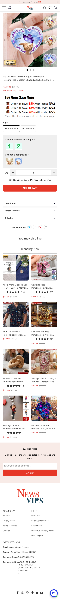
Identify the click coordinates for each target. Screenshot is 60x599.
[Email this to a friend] (46, 227)
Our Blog (6, 531)
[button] (30, 140)
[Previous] (5, 40)
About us (6, 516)
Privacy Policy (9, 521)
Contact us (35, 516)
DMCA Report (37, 535)
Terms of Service (10, 526)
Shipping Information (40, 521)
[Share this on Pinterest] (40, 227)
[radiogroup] (30, 146)
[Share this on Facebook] (35, 227)
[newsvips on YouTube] (42, 593)
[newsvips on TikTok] (32, 593)
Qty (6, 172)
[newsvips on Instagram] (23, 593)
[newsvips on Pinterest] (27, 593)
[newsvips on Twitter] (37, 593)
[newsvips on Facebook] (18, 593)
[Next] (55, 40)
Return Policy (36, 526)
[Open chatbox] (54, 593)
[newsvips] (30, 8)
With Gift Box (11, 129)
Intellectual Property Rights (42, 531)
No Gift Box (28, 129)
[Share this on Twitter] (29, 227)
